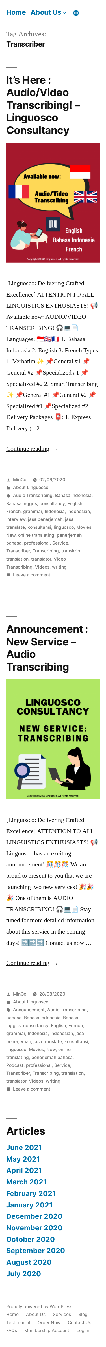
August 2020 (29, 1262)
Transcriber (18, 551)
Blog (83, 1314)
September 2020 (35, 1250)
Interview (15, 519)
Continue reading (32, 449)
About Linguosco (30, 487)
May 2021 (23, 1159)
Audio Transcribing (33, 495)
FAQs (11, 1330)
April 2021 (24, 1170)
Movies (83, 527)
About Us (46, 12)
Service (60, 543)
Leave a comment (31, 575)
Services (62, 1314)
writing (59, 567)
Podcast (14, 1065)
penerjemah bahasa (52, 1057)
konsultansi (39, 527)
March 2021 (26, 1182)
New (11, 535)
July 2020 (23, 1273)
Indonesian (78, 511)
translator (41, 559)
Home (16, 12)
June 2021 (24, 1147)
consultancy (52, 503)
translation (17, 559)
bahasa (13, 1017)
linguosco (64, 527)
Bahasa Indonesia (73, 495)
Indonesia (55, 511)
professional (37, 543)
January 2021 (29, 1205)
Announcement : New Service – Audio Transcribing (47, 648)
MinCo (19, 479)
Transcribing (46, 551)
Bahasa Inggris (21, 503)
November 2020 (34, 1228)
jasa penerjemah (45, 519)
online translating (36, 535)
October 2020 (30, 1239)
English (74, 503)
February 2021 (31, 1193)
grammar (32, 511)
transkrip (70, 551)
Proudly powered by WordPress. (39, 1306)
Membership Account (46, 1330)
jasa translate (48, 1041)
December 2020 (34, 1216)
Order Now (49, 1322)
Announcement (29, 1009)
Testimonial (18, 1322)
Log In (83, 1330)
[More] (76, 13)
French (13, 511)
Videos (42, 567)
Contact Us (79, 1322)
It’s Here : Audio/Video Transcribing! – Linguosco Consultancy (43, 105)
